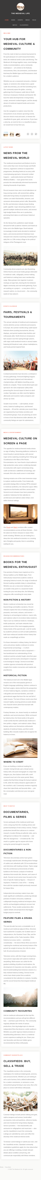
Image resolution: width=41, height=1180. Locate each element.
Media (28, 20)
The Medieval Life (20, 13)
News (13, 20)
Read (34, 20)
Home (7, 20)
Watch (15, 25)
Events (20, 20)
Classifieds (24, 25)
